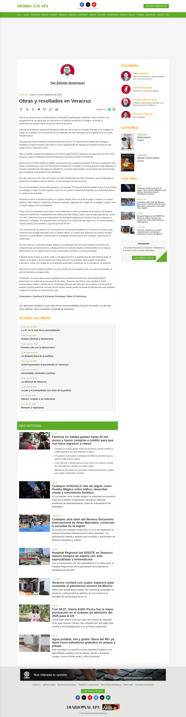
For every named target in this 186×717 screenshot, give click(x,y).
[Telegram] (38, 109)
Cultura (102, 15)
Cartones (83, 15)
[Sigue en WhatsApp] (109, 109)
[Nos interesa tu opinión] (93, 675)
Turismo (140, 15)
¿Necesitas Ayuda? (93, 691)
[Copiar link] (50, 109)
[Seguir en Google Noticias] (114, 109)
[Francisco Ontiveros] (126, 115)
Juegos (160, 15)
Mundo (53, 15)
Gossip (93, 15)
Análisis (72, 15)
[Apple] (102, 697)
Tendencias (113, 15)
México (45, 15)
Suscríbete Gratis (144, 258)
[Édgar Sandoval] (126, 76)
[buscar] (167, 14)
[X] (88, 4)
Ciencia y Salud (127, 15)
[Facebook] (82, 4)
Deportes (150, 15)
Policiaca (35, 15)
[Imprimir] (57, 109)
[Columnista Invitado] (126, 89)
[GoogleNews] (96, 697)
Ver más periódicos (156, 6)
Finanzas (63, 15)
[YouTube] (94, 4)
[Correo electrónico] (44, 109)
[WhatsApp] (33, 109)
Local (26, 15)
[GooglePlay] (108, 697)
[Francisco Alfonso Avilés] (126, 102)
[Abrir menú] (19, 15)
